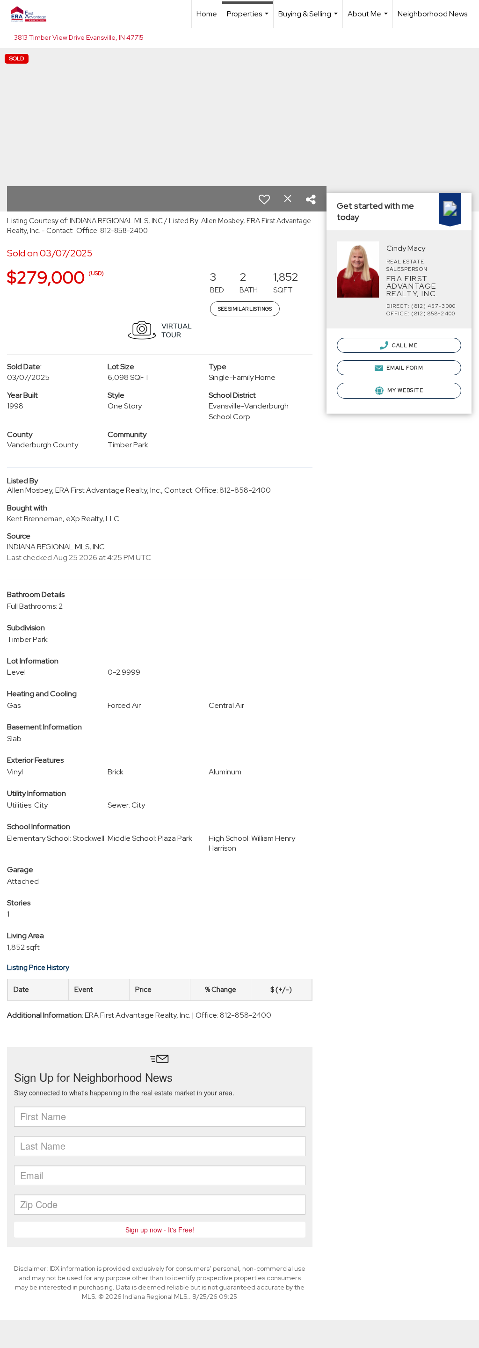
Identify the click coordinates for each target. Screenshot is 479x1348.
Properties (249, 18)
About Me (369, 18)
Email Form (404, 367)
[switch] (264, 199)
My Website (404, 390)
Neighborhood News (432, 14)
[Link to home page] (33, 14)
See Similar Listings (245, 309)
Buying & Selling (309, 18)
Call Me (404, 345)
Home (206, 14)
